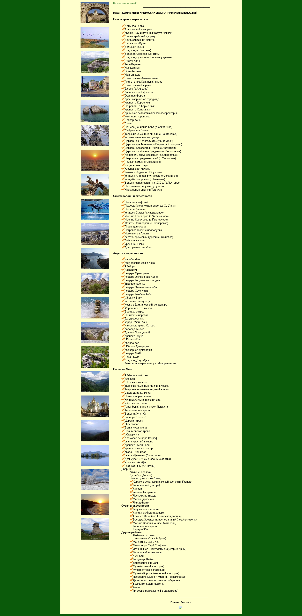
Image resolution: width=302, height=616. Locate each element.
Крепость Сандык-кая (138, 109)
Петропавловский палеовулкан (144, 230)
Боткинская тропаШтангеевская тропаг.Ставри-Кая (137, 431)
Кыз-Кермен (132, 67)
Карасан (138, 488)
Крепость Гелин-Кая (137, 445)
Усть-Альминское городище (142, 137)
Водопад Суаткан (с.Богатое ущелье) (148, 57)
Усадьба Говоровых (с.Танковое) (145, 179)
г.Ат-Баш (130, 378)
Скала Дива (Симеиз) (138, 392)
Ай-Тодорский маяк (137, 375)
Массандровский (143, 499)
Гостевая (186, 602)
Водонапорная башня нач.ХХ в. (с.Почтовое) (152, 182)
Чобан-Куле (132, 356)
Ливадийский (141, 502)
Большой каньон (135, 46)
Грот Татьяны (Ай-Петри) (140, 465)
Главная (175, 602)
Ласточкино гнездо (144, 495)
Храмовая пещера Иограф (141, 438)
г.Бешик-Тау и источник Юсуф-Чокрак (148, 32)
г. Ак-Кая (138, 555)
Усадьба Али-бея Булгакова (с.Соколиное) (151, 175)
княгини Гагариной (144, 492)
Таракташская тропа (137, 410)
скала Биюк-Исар (135, 451)
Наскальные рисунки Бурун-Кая (144, 186)
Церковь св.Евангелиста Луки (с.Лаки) (149, 140)
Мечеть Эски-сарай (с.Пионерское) (146, 223)
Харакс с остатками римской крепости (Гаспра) (162, 481)
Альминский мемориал (139, 29)
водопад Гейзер (134, 329)
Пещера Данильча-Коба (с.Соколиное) (148, 126)
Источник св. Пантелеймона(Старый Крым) (159, 548)
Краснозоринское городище (142, 99)
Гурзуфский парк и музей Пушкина (146, 406)
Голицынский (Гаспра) (146, 485)
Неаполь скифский (136, 202)
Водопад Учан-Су (135, 413)
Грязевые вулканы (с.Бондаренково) (155, 590)
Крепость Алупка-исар (139, 448)
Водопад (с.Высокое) (138, 50)
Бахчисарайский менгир (139, 39)
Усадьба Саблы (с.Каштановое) (144, 212)
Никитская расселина (138, 396)
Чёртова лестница (136, 403)
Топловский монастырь (147, 552)
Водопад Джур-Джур (137, 360)
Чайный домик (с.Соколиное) (143, 161)
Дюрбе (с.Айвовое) (136, 88)
